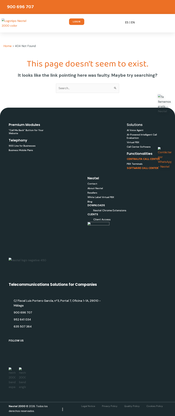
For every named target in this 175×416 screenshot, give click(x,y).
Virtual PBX (133, 142)
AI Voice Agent (135, 130)
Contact (92, 183)
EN (133, 22)
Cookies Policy (154, 406)
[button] (116, 22)
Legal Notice (88, 406)
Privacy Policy (109, 406)
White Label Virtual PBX (101, 197)
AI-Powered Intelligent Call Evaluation (142, 136)
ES (127, 22)
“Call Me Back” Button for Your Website (26, 132)
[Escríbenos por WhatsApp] (165, 158)
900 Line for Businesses (22, 145)
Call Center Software (139, 146)
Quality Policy (132, 406)
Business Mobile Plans (21, 150)
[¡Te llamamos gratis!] (165, 104)
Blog (90, 201)
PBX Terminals (135, 163)
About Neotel (95, 188)
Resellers (92, 192)
